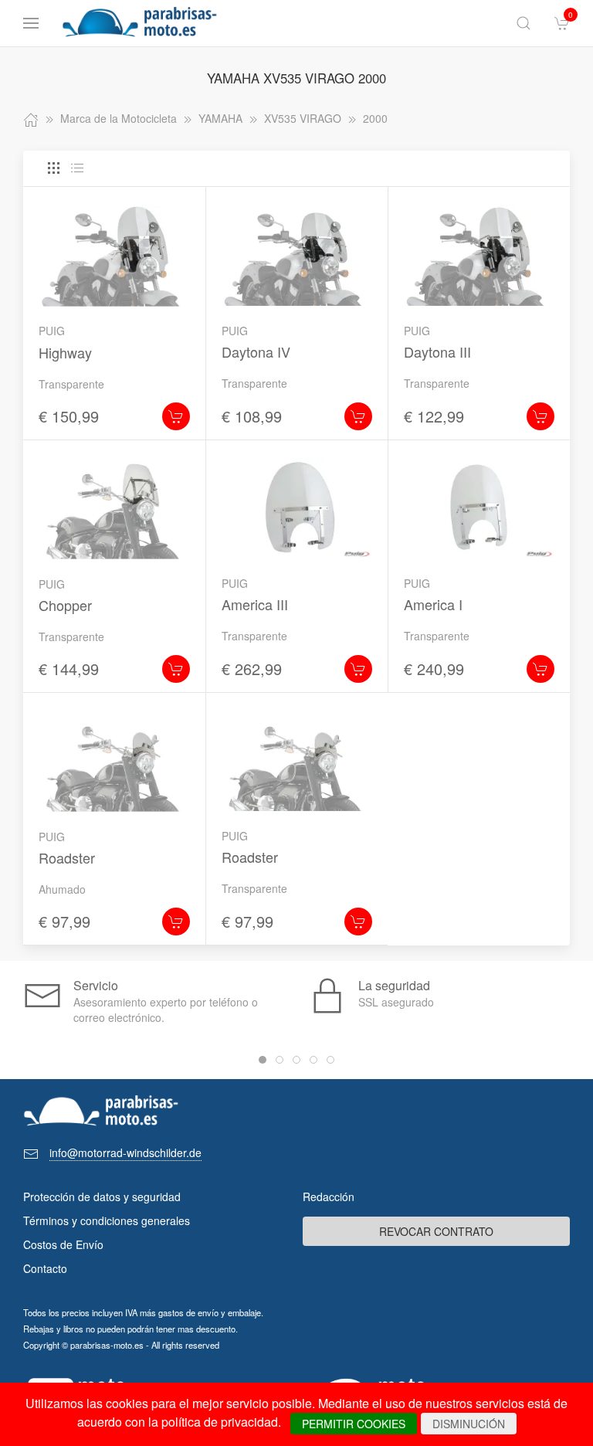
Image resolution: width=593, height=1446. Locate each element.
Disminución (468, 1423)
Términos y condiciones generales (106, 1220)
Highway (65, 352)
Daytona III (437, 351)
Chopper (65, 605)
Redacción (328, 1196)
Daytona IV (256, 351)
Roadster (67, 857)
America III (255, 604)
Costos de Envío (63, 1244)
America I (433, 604)
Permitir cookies (353, 1423)
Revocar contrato (436, 1231)
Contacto (45, 1268)
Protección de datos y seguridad (102, 1196)
